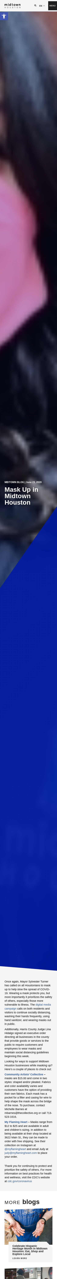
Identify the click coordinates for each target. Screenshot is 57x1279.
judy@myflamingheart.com (21, 1152)
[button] (4, 16)
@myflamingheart (15, 1149)
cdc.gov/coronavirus (20, 1181)
